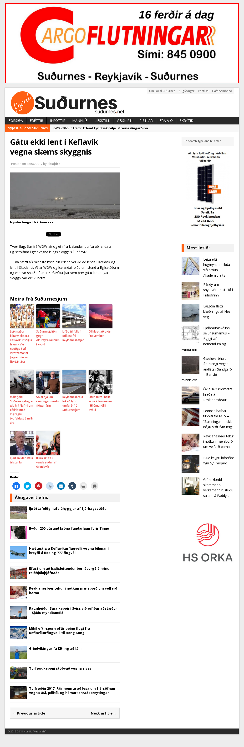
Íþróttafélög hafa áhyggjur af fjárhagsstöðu (68, 508)
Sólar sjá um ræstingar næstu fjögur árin (47, 401)
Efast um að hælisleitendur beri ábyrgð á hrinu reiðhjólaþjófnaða (69, 570)
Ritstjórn (53, 163)
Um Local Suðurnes (162, 91)
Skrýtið (186, 120)
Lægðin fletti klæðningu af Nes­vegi (217, 311)
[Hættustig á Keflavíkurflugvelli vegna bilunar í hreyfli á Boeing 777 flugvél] (18, 556)
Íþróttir (57, 120)
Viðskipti (124, 120)
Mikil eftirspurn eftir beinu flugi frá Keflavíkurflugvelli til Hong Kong (59, 630)
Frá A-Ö (166, 120)
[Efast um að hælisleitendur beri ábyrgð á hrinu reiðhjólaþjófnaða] (18, 576)
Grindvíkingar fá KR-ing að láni (55, 648)
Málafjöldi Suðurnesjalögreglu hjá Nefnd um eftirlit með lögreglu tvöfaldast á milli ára (21, 410)
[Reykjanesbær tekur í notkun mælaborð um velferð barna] (18, 596)
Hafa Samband (222, 91)
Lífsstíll (102, 120)
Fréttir (36, 120)
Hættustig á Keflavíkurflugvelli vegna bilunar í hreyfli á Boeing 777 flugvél (69, 550)
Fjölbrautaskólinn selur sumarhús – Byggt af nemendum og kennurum (206, 339)
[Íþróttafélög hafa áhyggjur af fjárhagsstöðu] (18, 516)
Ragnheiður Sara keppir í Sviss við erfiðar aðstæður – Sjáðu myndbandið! (73, 610)
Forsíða (16, 120)
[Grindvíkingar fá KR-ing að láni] (18, 656)
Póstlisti (203, 91)
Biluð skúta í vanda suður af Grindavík (46, 462)
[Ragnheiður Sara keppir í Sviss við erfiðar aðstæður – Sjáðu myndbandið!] (18, 616)
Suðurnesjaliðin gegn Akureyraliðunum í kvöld (48, 337)
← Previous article (29, 713)
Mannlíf (79, 120)
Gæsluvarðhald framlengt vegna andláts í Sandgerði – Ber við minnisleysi (207, 369)
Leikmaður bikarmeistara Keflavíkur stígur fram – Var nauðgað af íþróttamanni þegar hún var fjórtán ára (21, 346)
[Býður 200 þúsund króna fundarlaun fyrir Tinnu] (18, 536)
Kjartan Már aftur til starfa (21, 460)
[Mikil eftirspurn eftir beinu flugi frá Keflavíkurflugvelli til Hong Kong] (18, 636)
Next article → (104, 713)
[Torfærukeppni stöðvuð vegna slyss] (18, 676)
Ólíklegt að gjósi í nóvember (100, 333)
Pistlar (146, 120)
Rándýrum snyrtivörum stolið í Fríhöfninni (218, 289)
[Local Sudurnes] (122, 102)
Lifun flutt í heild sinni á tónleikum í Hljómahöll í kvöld (100, 403)
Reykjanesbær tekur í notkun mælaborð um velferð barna (73, 590)
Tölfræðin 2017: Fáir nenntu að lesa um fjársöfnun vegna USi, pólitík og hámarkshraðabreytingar (72, 690)
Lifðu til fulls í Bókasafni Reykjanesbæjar (73, 335)
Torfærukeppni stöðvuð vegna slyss (60, 668)
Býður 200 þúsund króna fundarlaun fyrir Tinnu (69, 528)
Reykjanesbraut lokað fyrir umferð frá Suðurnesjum (72, 403)
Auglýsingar (186, 91)
